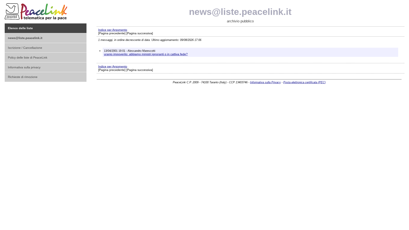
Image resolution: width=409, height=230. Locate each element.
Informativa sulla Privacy (265, 82)
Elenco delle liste (20, 28)
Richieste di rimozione (22, 77)
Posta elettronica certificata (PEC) (304, 82)
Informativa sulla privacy (24, 67)
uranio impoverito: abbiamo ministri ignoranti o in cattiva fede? (146, 54)
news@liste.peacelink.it (240, 12)
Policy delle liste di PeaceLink (27, 57)
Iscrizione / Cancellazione (25, 47)
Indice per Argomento (112, 30)
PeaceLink (37, 10)
